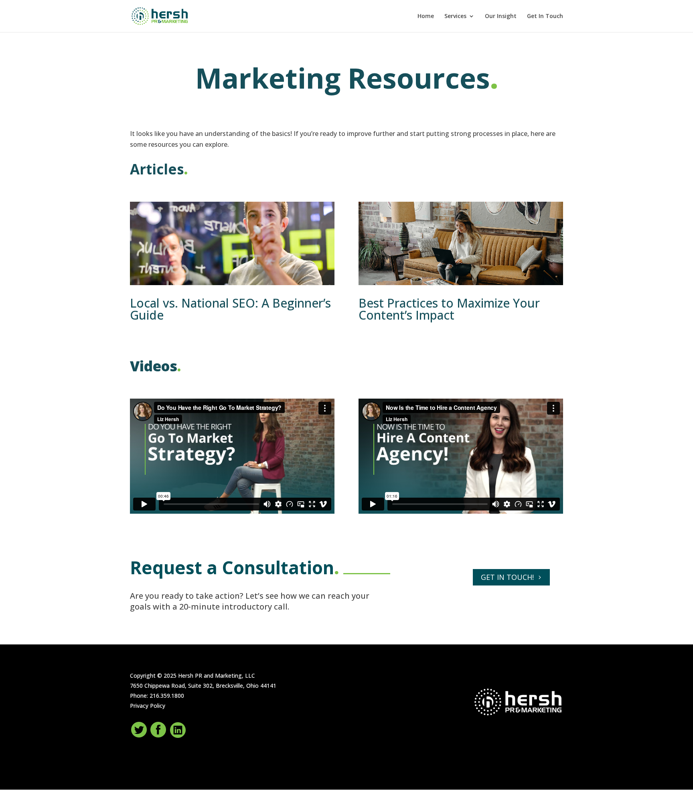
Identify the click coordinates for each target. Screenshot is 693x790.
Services (455, 16)
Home (425, 16)
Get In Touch (545, 16)
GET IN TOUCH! (507, 577)
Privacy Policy (147, 705)
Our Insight (501, 16)
